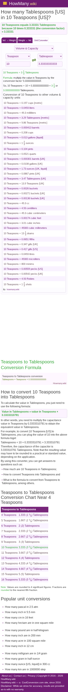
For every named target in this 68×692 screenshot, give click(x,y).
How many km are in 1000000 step (25, 669)
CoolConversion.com (33, 682)
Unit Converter (41, 40)
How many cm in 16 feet (19, 617)
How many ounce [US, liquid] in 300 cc (27, 664)
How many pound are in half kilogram (27, 630)
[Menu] (5, 3)
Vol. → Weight (9, 40)
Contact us (19, 676)
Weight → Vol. (25, 40)
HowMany (22, 3)
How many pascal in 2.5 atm (21, 606)
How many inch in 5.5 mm (20, 612)
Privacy (31, 676)
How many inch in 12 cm (19, 646)
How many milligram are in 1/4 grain (26, 653)
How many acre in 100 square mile (25, 640)
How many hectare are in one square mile (29, 622)
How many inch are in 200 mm (22, 635)
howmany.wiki (13, 289)
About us (6, 676)
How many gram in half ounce (22, 658)
